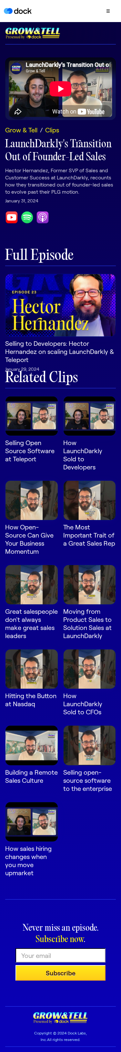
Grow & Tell (21, 130)
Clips (52, 130)
